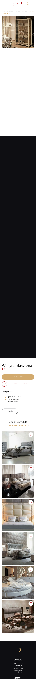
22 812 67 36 (11, 403)
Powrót (10, 411)
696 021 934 (14, 401)
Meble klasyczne (21, 11)
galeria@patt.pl (18, 672)
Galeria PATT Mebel (8, 11)
